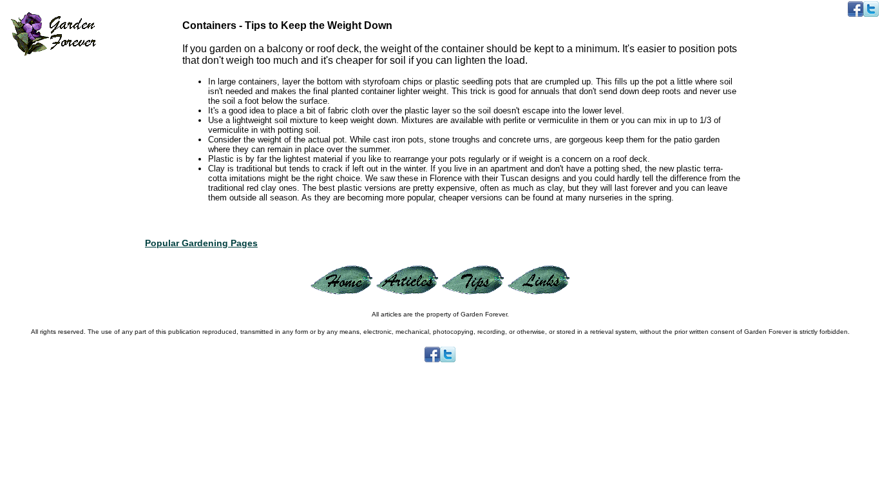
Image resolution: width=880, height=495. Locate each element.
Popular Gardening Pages (201, 243)
